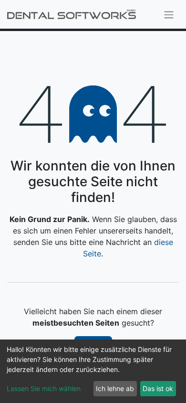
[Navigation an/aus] (169, 14)
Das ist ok (158, 388)
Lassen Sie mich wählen (44, 388)
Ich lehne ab (115, 388)
